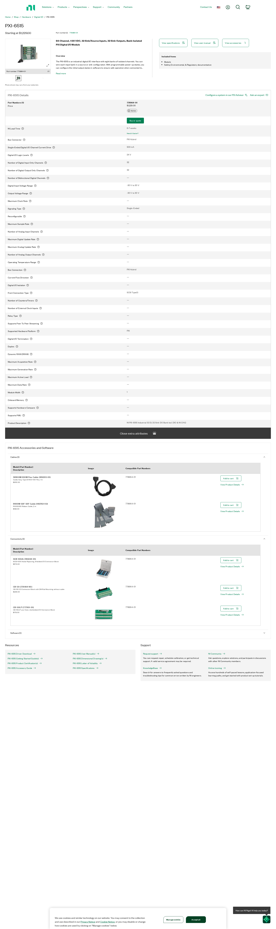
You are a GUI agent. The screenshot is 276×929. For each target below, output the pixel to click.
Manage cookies (173, 919)
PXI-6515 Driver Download (20, 653)
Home (8, 16)
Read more (61, 73)
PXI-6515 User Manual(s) (84, 653)
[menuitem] (48, 8)
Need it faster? (133, 133)
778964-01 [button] (73, 32)
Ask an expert (257, 95)
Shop (16, 16)
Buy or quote (135, 120)
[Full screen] (48, 65)
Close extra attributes (134, 433)
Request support (150, 653)
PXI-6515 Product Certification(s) (23, 663)
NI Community (214, 653)
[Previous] (13, 78)
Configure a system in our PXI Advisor (224, 95)
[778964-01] (18, 78)
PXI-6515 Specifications (84, 668)
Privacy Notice (87, 921)
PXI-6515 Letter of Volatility (85, 663)
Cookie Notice (107, 921)
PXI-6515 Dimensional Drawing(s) (88, 658)
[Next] (43, 78)
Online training (215, 668)
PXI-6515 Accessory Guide (20, 668)
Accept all (196, 919)
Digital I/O (38, 16)
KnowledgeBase (150, 668)
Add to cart (228, 478)
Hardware (26, 16)
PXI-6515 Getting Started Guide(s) (23, 658)
